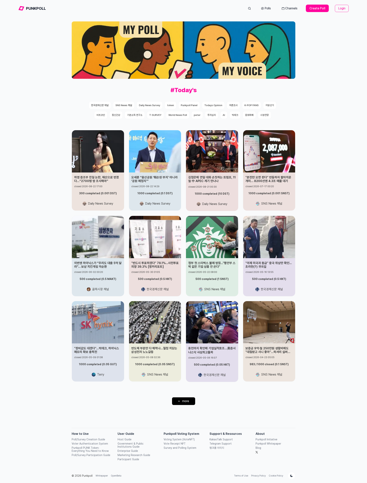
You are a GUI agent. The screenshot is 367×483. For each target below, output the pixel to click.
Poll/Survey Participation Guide (91, 455)
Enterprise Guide (128, 450)
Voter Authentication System (90, 443)
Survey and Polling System (180, 447)
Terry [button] (100, 374)
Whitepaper (102, 475)
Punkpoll (87, 475)
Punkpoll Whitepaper (268, 443)
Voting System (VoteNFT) (179, 439)
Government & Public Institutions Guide (131, 445)
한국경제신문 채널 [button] (158, 289)
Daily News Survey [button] (100, 203)
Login (341, 8)
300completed (98, 193)
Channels (291, 8)
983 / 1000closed (269, 364)
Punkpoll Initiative (266, 439)
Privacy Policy (258, 475)
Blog (258, 447)
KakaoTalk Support (221, 439)
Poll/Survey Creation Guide (88, 439)
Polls (268, 8)
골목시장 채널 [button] (100, 289)
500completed (98, 279)
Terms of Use (241, 475)
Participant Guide (128, 459)
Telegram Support (220, 443)
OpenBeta (116, 475)
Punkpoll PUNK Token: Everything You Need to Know (90, 449)
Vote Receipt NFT (175, 443)
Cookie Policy (276, 475)
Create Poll (317, 8)
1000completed (155, 193)
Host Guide (125, 439)
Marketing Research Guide (134, 455)
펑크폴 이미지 (216, 447)
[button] (98, 170)
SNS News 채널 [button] (271, 203)
